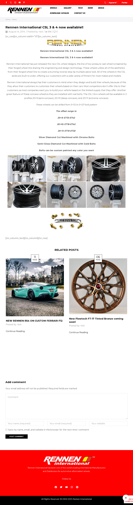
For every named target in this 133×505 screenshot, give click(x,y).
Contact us (79, 13)
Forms (124, 2)
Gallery (67, 8)
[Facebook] (6, 3)
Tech (80, 8)
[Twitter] (11, 3)
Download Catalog (59, 13)
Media (101, 8)
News (90, 8)
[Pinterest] (24, 3)
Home (8, 19)
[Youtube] (20, 3)
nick (41, 31)
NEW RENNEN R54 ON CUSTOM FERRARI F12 (34, 320)
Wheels (53, 8)
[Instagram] (15, 3)
